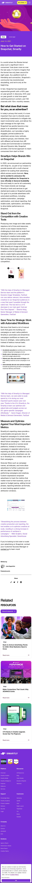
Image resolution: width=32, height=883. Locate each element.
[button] (29, 3)
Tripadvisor (19, 808)
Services (3, 789)
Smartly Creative (5, 775)
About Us (3, 826)
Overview (3, 773)
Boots (18, 814)
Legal (2, 811)
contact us (5, 549)
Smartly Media (4, 778)
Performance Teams (6, 845)
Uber (18, 803)
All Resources (20, 773)
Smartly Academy (5, 800)
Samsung (19, 798)
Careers (3, 828)
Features (3, 783)
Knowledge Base (5, 798)
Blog (18, 775)
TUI (17, 811)
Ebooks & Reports (21, 781)
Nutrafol (19, 816)
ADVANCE (3, 831)
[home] (7, 2)
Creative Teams (5, 851)
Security (3, 808)
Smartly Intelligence (6, 781)
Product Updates (5, 803)
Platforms (3, 786)
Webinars (19, 783)
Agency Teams (4, 843)
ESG (2, 834)
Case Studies (20, 778)
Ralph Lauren (20, 806)
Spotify (18, 800)
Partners (3, 806)
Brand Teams (4, 848)
